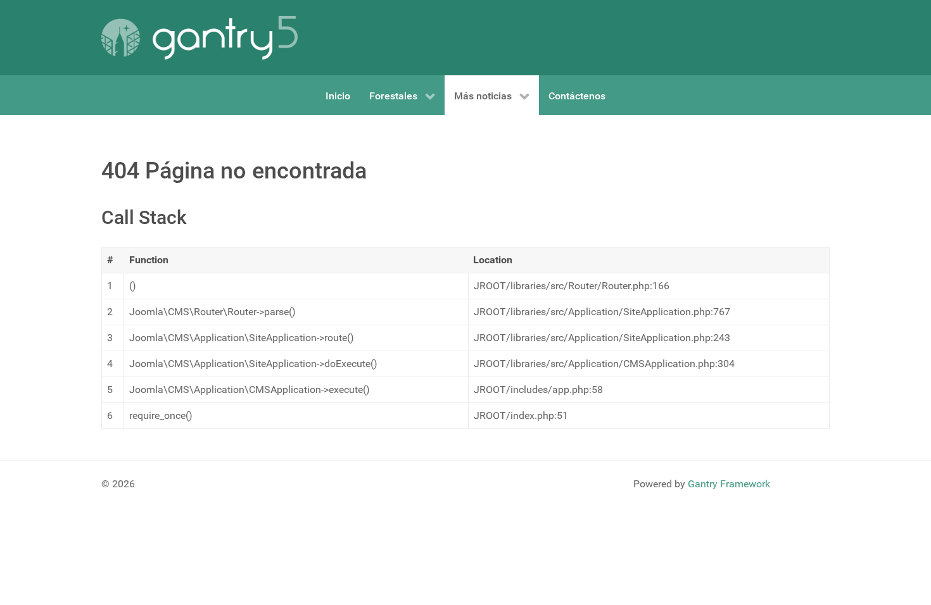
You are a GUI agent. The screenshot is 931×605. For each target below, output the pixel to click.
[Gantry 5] (199, 37)
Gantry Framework (729, 484)
